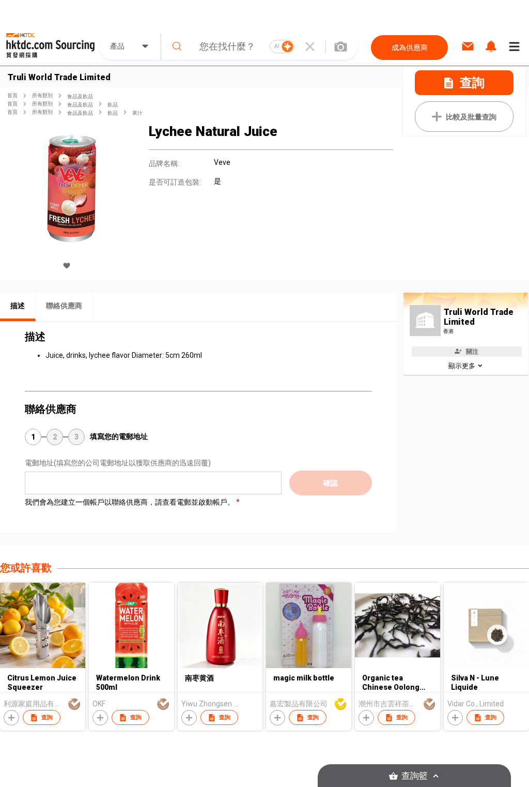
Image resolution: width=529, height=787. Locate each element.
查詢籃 (414, 776)
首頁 (12, 95)
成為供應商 (410, 47)
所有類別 (42, 95)
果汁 (137, 113)
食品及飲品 (80, 96)
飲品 (112, 105)
